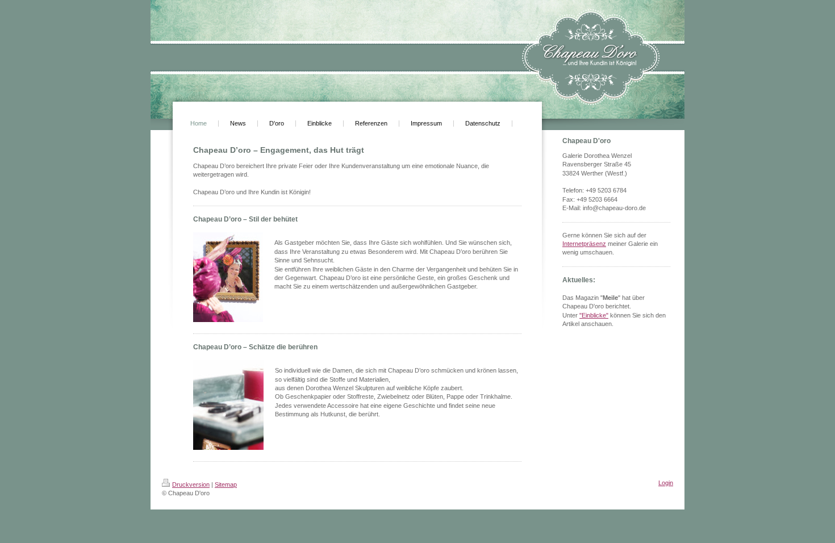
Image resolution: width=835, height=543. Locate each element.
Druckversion (191, 484)
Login (665, 482)
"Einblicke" (593, 315)
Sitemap (226, 484)
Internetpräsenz (584, 243)
